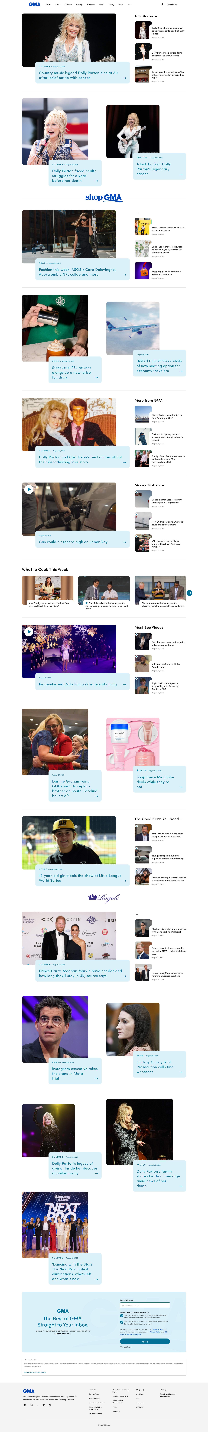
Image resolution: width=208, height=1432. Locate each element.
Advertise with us (95, 1413)
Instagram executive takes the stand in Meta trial (75, 1073)
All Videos (140, 1402)
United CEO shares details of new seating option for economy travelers (159, 365)
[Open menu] (130, 4)
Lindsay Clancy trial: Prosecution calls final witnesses (156, 1066)
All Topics (139, 1407)
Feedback (116, 1411)
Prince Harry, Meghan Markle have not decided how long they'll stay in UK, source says (80, 973)
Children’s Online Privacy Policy (95, 1408)
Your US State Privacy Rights (120, 1390)
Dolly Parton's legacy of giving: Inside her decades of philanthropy (75, 1168)
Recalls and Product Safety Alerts (35, 1372)
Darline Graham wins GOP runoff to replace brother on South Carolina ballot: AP (75, 788)
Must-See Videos (149, 627)
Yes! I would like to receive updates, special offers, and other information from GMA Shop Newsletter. (145, 1316)
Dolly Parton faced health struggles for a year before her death (74, 175)
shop (42, 263)
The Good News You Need (157, 818)
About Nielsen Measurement (117, 1401)
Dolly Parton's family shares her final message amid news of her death (158, 1178)
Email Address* (127, 1300)
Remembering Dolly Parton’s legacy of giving (78, 684)
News (55, 1062)
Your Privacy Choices (97, 1402)
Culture (57, 1157)
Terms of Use (157, 1329)
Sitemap (163, 1389)
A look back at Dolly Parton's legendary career (154, 169)
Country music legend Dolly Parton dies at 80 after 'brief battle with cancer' (78, 75)
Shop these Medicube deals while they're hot (155, 781)
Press (115, 1407)
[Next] (189, 593)
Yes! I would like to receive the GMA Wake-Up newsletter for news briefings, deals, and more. (146, 1322)
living (43, 869)
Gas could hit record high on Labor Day (73, 541)
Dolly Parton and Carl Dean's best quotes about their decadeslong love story (80, 459)
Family (141, 1164)
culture (44, 66)
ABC (138, 1398)
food (55, 361)
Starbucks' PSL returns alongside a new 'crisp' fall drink (72, 372)
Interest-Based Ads (120, 1396)
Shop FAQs (140, 1389)
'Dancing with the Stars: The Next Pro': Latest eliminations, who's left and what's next (73, 1271)
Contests (92, 1389)
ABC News (140, 1394)
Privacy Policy (155, 1332)
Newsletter (172, 4)
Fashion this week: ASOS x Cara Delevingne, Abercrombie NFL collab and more (77, 272)
